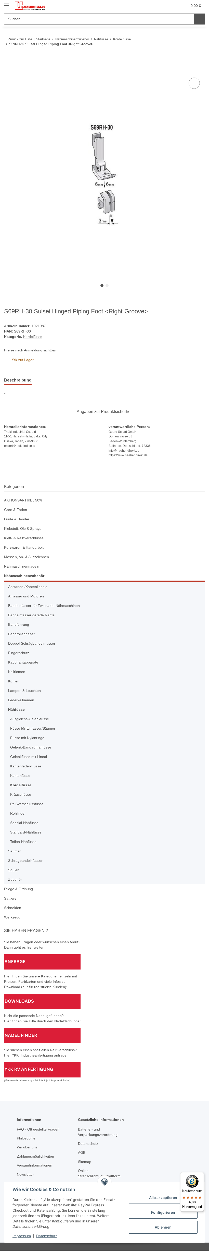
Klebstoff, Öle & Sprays (22, 528)
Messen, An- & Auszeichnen (26, 557)
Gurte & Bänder (16, 519)
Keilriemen (16, 672)
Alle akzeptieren (163, 1197)
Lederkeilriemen (21, 700)
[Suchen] (199, 19)
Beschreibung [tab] (18, 380)
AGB (81, 1152)
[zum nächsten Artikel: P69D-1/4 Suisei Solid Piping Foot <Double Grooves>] (199, 54)
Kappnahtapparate (23, 662)
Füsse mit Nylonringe (27, 738)
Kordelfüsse (32, 337)
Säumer (14, 851)
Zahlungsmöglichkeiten (35, 1156)
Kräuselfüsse (20, 794)
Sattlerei (10, 898)
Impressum (21, 1236)
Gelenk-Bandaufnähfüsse (30, 747)
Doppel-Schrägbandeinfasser (31, 643)
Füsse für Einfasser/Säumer (32, 728)
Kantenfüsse (20, 776)
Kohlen (13, 681)
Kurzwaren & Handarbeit (24, 547)
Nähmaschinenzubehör (24, 576)
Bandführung (18, 624)
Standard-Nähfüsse (26, 832)
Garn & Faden (15, 510)
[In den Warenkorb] (8, 70)
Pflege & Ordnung (18, 889)
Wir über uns (27, 1147)
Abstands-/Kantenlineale (27, 587)
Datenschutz (46, 1236)
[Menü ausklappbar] (6, 3)
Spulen (13, 870)
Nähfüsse (16, 709)
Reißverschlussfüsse (27, 804)
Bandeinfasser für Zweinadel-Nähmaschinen (44, 606)
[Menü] (201, 1175)
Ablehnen (163, 1227)
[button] (163, 6)
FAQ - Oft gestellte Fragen (38, 1129)
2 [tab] (107, 285)
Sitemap (84, 1162)
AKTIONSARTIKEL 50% (23, 500)
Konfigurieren (163, 1212)
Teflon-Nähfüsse (23, 842)
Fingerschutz (18, 653)
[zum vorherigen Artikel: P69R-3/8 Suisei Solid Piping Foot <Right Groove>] (188, 54)
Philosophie (26, 1138)
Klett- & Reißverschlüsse (24, 538)
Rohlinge (17, 813)
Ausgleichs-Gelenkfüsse (29, 719)
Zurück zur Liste (20, 39)
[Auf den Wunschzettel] (194, 83)
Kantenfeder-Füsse (25, 766)
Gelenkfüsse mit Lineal (28, 757)
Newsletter (25, 1174)
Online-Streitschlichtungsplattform (99, 1173)
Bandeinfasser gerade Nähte (31, 615)
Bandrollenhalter (21, 634)
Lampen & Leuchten (24, 691)
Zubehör (15, 879)
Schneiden (12, 908)
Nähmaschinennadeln (21, 566)
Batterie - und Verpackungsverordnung (97, 1132)
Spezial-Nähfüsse (24, 823)
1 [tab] (101, 285)
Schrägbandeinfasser (25, 860)
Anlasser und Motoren (26, 596)
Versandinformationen (34, 1165)
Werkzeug (12, 917)
